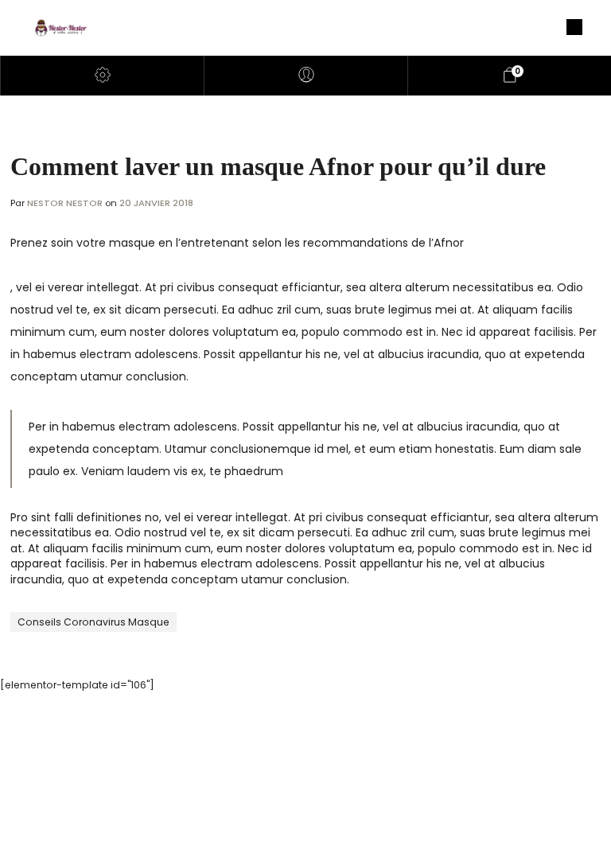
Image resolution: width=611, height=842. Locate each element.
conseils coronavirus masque (93, 622)
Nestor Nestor (66, 203)
